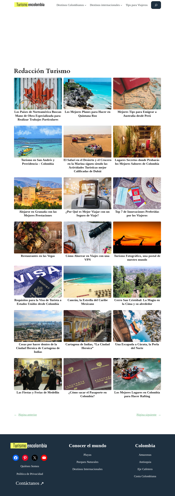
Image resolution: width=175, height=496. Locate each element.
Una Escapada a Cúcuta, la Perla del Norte (137, 346)
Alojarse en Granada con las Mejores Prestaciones (38, 213)
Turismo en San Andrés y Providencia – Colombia (38, 161)
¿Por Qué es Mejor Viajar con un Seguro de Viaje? (87, 213)
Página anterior (25, 414)
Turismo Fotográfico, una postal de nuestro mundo (137, 257)
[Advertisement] (87, 37)
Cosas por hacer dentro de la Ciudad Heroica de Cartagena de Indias (38, 348)
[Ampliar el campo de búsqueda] (156, 5)
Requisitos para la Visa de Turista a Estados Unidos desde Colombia (37, 302)
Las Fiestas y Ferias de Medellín (38, 392)
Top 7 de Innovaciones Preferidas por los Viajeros (137, 213)
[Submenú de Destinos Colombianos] (85, 5)
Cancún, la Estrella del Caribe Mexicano (88, 302)
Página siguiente (149, 414)
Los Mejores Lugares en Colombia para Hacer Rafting (137, 394)
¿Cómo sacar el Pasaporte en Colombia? (87, 394)
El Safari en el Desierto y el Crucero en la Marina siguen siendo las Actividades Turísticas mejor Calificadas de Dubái (87, 165)
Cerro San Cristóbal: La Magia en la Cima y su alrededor (137, 302)
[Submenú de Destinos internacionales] (121, 5)
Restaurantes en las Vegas (38, 256)
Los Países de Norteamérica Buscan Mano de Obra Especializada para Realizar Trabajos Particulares (37, 115)
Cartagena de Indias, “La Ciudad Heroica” (87, 346)
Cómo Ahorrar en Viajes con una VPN (87, 257)
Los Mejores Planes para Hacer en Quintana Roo (87, 113)
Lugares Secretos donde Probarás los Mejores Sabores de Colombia (137, 161)
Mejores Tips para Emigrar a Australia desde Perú (137, 113)
